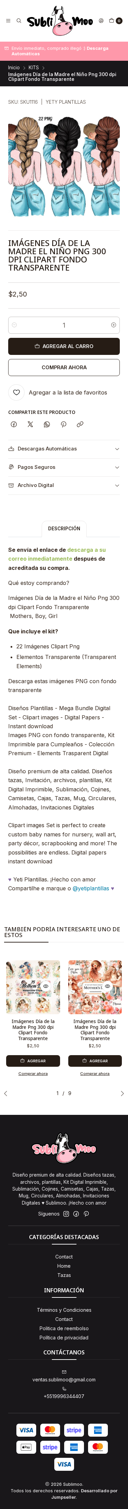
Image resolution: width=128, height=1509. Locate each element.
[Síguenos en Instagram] (66, 1213)
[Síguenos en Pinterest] (86, 1213)
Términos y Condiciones (64, 1310)
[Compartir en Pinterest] (63, 425)
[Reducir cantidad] (14, 325)
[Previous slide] (7, 1093)
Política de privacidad (64, 1337)
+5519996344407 (64, 1396)
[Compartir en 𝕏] (30, 425)
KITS (34, 68)
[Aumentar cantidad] (113, 325)
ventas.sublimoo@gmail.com (64, 1379)
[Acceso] (101, 21)
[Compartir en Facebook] (13, 425)
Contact (64, 1257)
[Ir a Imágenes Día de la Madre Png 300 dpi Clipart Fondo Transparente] (33, 987)
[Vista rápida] (45, 986)
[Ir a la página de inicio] (60, 21)
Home (64, 1266)
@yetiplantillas (91, 888)
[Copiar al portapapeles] (80, 425)
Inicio (14, 68)
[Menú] (8, 21)
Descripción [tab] (64, 528)
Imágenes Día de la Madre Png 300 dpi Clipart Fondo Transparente (33, 1029)
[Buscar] (18, 21)
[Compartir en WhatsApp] (47, 425)
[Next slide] (121, 1093)
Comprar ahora (64, 367)
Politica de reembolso (64, 1328)
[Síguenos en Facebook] (76, 1213)
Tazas (64, 1275)
